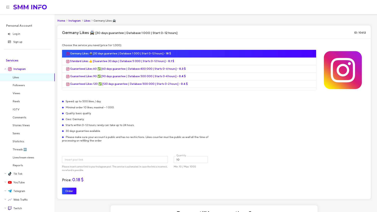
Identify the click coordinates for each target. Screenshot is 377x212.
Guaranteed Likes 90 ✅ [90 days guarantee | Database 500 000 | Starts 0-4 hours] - (128, 76)
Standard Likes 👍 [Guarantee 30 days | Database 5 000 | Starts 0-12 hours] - (122, 61)
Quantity (181, 155)
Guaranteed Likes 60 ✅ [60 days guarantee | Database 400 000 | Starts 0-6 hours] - (128, 68)
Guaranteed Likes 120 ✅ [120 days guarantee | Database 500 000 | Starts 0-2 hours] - (129, 84)
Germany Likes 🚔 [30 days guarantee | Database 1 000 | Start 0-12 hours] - (120, 53)
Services (12, 60)
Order (69, 191)
